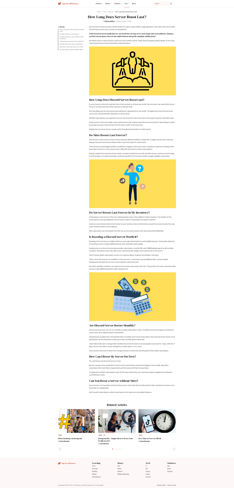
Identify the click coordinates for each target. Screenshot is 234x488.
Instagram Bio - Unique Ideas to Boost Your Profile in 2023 (115, 439)
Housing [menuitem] (169, 471)
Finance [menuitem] (119, 471)
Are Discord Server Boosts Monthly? (71, 44)
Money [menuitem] (107, 4)
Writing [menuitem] (94, 474)
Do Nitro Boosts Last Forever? (69, 34)
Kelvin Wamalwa (64, 441)
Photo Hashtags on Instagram (70, 438)
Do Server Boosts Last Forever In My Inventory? (71, 38)
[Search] (171, 4)
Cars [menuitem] (168, 466)
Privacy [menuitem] (148, 471)
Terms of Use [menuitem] (171, 485)
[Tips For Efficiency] (68, 3)
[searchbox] (163, 3)
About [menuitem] (134, 4)
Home (99, 12)
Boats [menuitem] (169, 469)
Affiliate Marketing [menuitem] (123, 474)
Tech (104, 12)
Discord (110, 12)
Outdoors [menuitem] (117, 4)
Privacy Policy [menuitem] (161, 485)
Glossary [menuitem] (95, 469)
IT (104, 435)
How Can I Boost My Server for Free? (71, 47)
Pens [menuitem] (93, 466)
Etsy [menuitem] (118, 466)
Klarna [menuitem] (119, 469)
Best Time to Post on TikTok (149, 438)
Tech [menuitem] (126, 4)
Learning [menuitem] (98, 4)
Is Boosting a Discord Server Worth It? (72, 41)
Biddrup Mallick (110, 21)
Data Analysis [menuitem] (96, 477)
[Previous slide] (60, 449)
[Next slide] (174, 449)
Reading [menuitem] (94, 471)
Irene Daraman (104, 444)
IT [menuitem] (146, 466)
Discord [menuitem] (148, 477)
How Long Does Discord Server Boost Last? (72, 30)
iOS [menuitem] (147, 469)
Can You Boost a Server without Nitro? (71, 50)
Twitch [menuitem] (148, 474)
